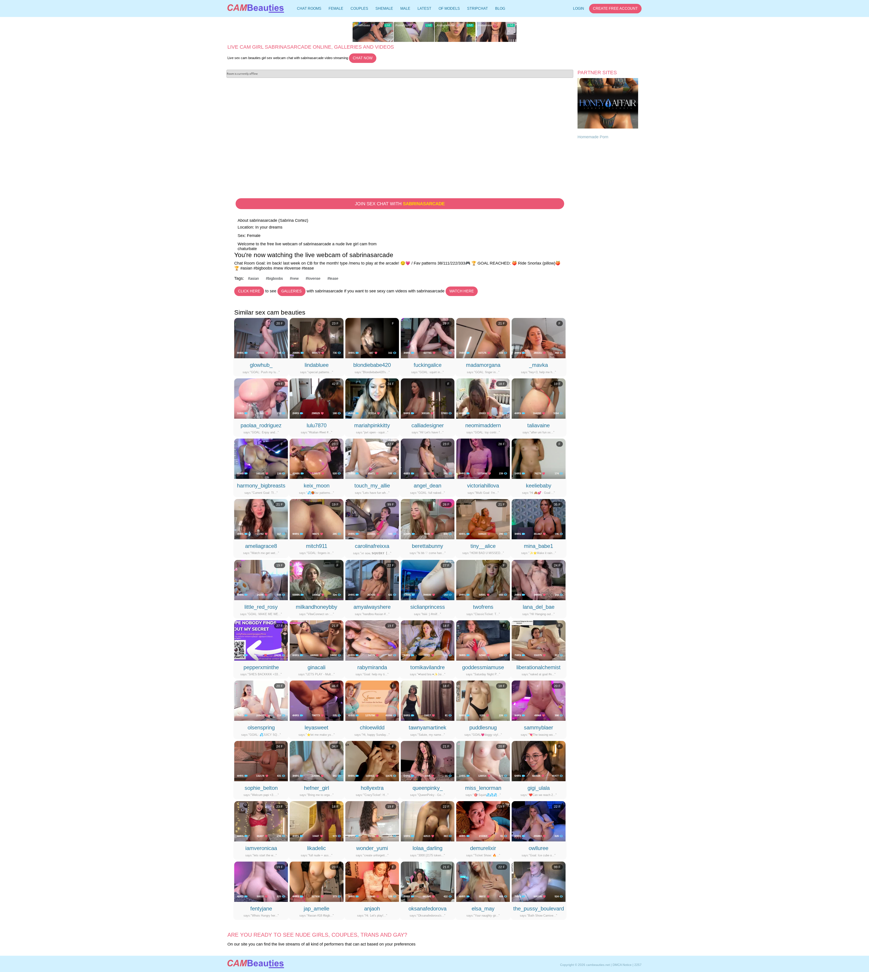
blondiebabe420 (372, 365)
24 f (390, 384)
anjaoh (372, 908)
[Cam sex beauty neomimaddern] (483, 398)
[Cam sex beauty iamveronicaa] (261, 821)
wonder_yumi (372, 848)
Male (405, 8)
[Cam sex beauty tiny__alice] (483, 518)
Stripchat (477, 8)
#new (294, 278)
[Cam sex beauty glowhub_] (261, 338)
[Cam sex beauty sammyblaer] (538, 700)
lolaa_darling (427, 848)
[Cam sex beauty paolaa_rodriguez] (261, 398)
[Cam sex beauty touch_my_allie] (372, 458)
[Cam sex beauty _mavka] (538, 338)
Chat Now (362, 58)
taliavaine (538, 425)
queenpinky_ (428, 788)
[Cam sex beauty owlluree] (538, 821)
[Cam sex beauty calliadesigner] (427, 398)
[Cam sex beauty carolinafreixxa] (372, 518)
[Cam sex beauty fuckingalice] (427, 338)
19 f (557, 384)
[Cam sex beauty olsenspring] (261, 700)
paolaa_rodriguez (261, 425)
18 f (501, 384)
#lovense (313, 278)
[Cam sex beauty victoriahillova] (483, 458)
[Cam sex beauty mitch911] (316, 518)
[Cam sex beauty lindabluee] (316, 338)
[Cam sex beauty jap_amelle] (316, 881)
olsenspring (261, 727)
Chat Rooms (309, 9)
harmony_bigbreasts (261, 485)
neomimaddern (483, 425)
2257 (638, 965)
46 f (335, 686)
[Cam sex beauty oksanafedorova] (427, 881)
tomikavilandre (427, 667)
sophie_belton (261, 788)
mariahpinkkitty (372, 425)
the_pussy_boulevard (538, 908)
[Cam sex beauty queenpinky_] (427, 761)
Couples (359, 8)
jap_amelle (316, 908)
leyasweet (316, 727)
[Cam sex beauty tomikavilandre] (427, 640)
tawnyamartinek (427, 727)
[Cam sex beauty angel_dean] (427, 458)
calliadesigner (427, 425)
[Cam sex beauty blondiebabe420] (372, 338)
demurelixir (483, 848)
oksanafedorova (427, 908)
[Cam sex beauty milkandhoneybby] (316, 580)
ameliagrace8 (261, 546)
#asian (253, 278)
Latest (424, 8)
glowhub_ (261, 365)
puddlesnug (483, 727)
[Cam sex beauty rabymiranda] (372, 640)
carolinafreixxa (372, 546)
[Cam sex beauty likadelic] (316, 821)
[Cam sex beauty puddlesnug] (483, 700)
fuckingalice (428, 365)
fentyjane (261, 908)
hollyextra (372, 788)
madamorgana (483, 365)
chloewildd (372, 727)
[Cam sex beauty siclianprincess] (427, 580)
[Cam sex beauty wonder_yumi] (372, 821)
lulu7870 (317, 425)
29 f (446, 323)
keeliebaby (538, 485)
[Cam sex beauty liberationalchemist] (538, 640)
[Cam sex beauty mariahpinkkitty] (372, 398)
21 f (501, 323)
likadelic (316, 848)
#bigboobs (274, 278)
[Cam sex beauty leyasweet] (316, 700)
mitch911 (316, 546)
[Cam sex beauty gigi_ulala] (538, 761)
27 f (446, 565)
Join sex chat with (400, 203)
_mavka (538, 365)
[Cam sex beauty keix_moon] (316, 458)
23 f (335, 323)
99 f (390, 504)
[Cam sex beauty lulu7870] (316, 398)
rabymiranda (372, 667)
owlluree (538, 848)
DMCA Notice (622, 965)
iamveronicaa (261, 848)
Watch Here (461, 291)
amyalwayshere (372, 607)
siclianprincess (427, 607)
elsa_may (483, 908)
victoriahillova (483, 485)
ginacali (316, 667)
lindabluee (317, 365)
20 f (279, 323)
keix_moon (316, 485)
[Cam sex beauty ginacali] (316, 640)
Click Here (249, 291)
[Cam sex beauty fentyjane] (261, 881)
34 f (335, 746)
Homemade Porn (593, 137)
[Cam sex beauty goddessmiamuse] (483, 640)
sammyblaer (538, 727)
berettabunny (427, 546)
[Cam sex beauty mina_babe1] (538, 518)
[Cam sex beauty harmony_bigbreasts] (261, 458)
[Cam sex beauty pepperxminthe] (261, 640)
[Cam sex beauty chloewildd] (372, 700)
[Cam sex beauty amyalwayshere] (372, 580)
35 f (557, 504)
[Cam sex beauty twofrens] (483, 580)
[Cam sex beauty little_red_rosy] (261, 580)
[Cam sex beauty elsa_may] (483, 881)
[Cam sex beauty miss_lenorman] (483, 761)
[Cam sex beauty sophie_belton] (261, 761)
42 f (335, 384)
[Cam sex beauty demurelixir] (483, 821)
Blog (500, 8)
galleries (291, 291)
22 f (390, 565)
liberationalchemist (538, 667)
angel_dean (427, 485)
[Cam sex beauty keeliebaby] (538, 458)
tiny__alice (483, 546)
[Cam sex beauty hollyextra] (372, 761)
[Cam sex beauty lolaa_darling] (427, 821)
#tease (332, 278)
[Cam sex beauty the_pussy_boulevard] (538, 881)
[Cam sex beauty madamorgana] (483, 338)
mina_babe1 (538, 546)
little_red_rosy (261, 607)
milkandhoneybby (316, 607)
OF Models (449, 8)
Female (336, 8)
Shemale (384, 8)
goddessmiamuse (483, 667)
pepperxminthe (261, 667)
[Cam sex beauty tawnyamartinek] (427, 700)
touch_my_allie (372, 485)
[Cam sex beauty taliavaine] (538, 398)
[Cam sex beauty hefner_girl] (316, 761)
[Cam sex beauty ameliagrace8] (261, 518)
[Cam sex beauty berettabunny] (427, 518)
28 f (501, 444)
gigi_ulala (539, 788)
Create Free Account (615, 8)
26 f (446, 504)
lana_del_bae (538, 607)
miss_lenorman (483, 788)
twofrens (483, 607)
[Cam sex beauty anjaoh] (372, 881)
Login (578, 8)
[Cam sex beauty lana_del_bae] (538, 580)
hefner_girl (316, 788)
